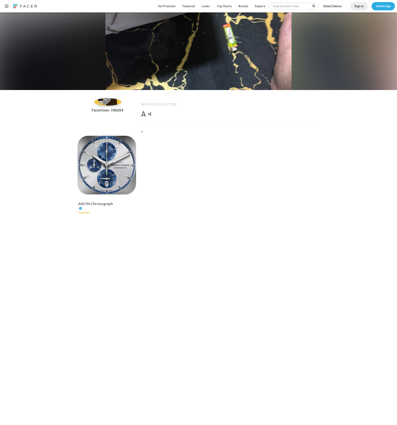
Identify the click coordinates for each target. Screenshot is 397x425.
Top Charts (224, 6)
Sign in (359, 6)
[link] (24, 6)
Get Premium (167, 6)
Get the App (383, 6)
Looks (205, 6)
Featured (188, 6)
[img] (107, 102)
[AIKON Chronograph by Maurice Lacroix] (107, 165)
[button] (383, 6)
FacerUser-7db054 (108, 110)
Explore (260, 6)
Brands (243, 6)
